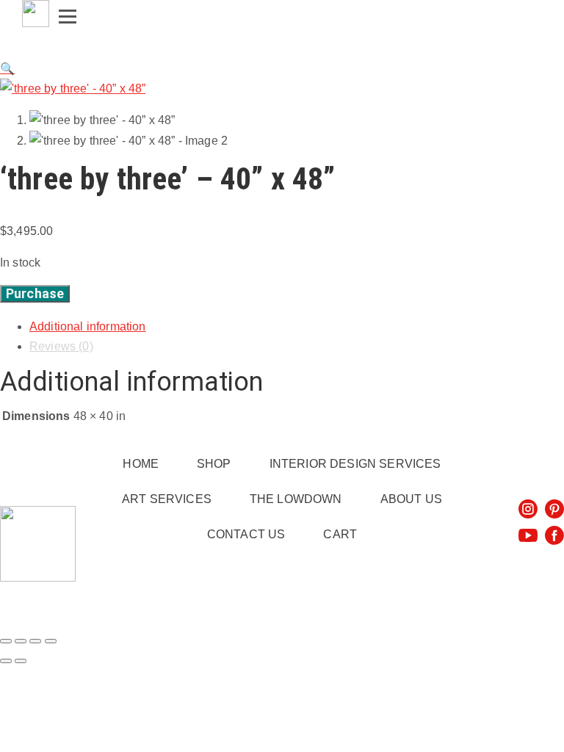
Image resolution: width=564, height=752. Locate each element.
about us (411, 499)
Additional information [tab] (87, 326)
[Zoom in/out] (6, 641)
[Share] (35, 641)
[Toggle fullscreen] (20, 641)
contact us (246, 534)
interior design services (355, 464)
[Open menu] (67, 12)
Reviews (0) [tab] (61, 346)
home (141, 464)
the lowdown (296, 499)
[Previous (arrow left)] (6, 661)
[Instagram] (528, 508)
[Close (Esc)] (51, 641)
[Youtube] (528, 535)
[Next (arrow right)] (20, 661)
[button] (7, 68)
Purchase (35, 293)
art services (167, 499)
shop (214, 464)
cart (340, 534)
